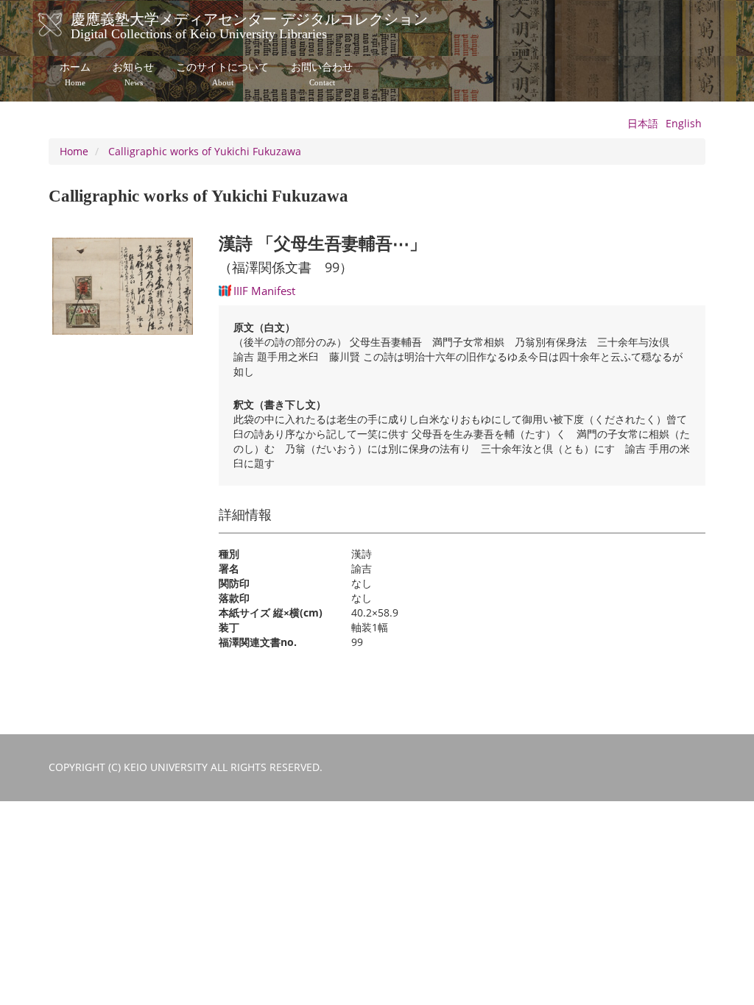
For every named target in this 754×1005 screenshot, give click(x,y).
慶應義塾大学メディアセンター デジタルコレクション (249, 24)
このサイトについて (222, 74)
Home (74, 151)
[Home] (65, 25)
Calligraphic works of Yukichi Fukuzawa (204, 151)
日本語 (642, 123)
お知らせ (133, 74)
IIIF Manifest (264, 290)
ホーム (75, 74)
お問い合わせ (322, 74)
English (684, 123)
